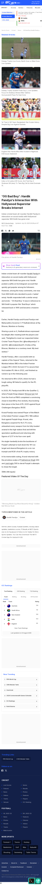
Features (26, 795)
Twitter (30, 532)
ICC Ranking (27, 802)
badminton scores (14, 529)
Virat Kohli (9, 690)
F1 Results (24, 529)
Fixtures (30, 8)
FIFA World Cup (11, 679)
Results (37, 8)
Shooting (6, 852)
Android (15, 537)
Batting (14, 597)
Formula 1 (6, 842)
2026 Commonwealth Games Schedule (18, 695)
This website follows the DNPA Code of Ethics (16, 875)
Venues (6, 802)
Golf (17, 847)
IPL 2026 (6, 20)
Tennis (17, 842)
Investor (4, 867)
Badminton (7, 847)
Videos (5, 795)
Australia (14, 606)
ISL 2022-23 (7, 813)
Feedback (23, 863)
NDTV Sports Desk (8, 223)
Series (20, 8)
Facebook (12, 532)
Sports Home (5, 30)
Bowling (23, 597)
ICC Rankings (10, 701)
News (19, 30)
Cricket (4, 7)
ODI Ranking (21, 591)
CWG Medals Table (12, 685)
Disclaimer (33, 863)
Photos (25, 792)
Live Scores (7, 785)
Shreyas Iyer (30, 394)
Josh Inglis (9, 463)
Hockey (26, 842)
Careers (29, 867)
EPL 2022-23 (27, 813)
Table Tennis (31, 852)
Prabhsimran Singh (27, 460)
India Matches (7, 16)
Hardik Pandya (33, 274)
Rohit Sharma (10, 706)
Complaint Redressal (16, 867)
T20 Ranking (34, 591)
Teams (5, 799)
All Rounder (34, 597)
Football (20, 526)
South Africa (15, 610)
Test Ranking (8, 591)
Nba (24, 847)
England (14, 624)
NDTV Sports (34, 529)
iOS (21, 537)
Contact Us (5, 871)
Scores (13, 8)
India (13, 619)
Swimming (18, 852)
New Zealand (16, 615)
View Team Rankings (21, 628)
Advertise (5, 863)
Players (25, 799)
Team (6, 597)
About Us (14, 863)
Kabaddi (33, 847)
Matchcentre (7, 830)
